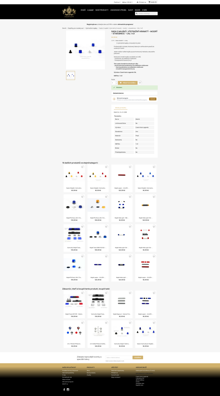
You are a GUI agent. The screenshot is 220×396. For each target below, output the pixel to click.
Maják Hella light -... (122, 277)
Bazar (137, 10)
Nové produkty (101, 10)
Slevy (130, 10)
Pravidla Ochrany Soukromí (70, 370)
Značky (89, 375)
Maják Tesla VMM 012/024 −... (98, 247)
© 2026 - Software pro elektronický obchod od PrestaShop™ (110, 394)
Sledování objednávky (117, 370)
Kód (115, 112)
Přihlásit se (114, 373)
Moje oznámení (115, 377)
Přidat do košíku (128, 83)
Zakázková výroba (118, 10)
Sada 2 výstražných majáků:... (145, 344)
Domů (83, 10)
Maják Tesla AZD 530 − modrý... (74, 314)
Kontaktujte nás (67, 377)
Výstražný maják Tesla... (74, 247)
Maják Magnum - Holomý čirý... (122, 314)
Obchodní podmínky (68, 373)
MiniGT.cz (65, 384)
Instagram (68, 389)
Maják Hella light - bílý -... (122, 218)
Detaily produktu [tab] (120, 108)
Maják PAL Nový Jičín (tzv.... (74, 218)
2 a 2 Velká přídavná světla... (98, 344)
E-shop (91, 10)
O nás (144, 10)
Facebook (64, 389)
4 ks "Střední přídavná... (74, 344)
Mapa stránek (66, 379)
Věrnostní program (67, 382)
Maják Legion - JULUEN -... (121, 188)
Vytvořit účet (115, 375)
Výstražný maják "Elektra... (122, 344)
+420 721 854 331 (149, 383)
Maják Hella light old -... (146, 218)
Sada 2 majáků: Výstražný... (74, 188)
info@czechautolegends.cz (144, 387)
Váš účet (114, 367)
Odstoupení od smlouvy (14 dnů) (145, 370)
